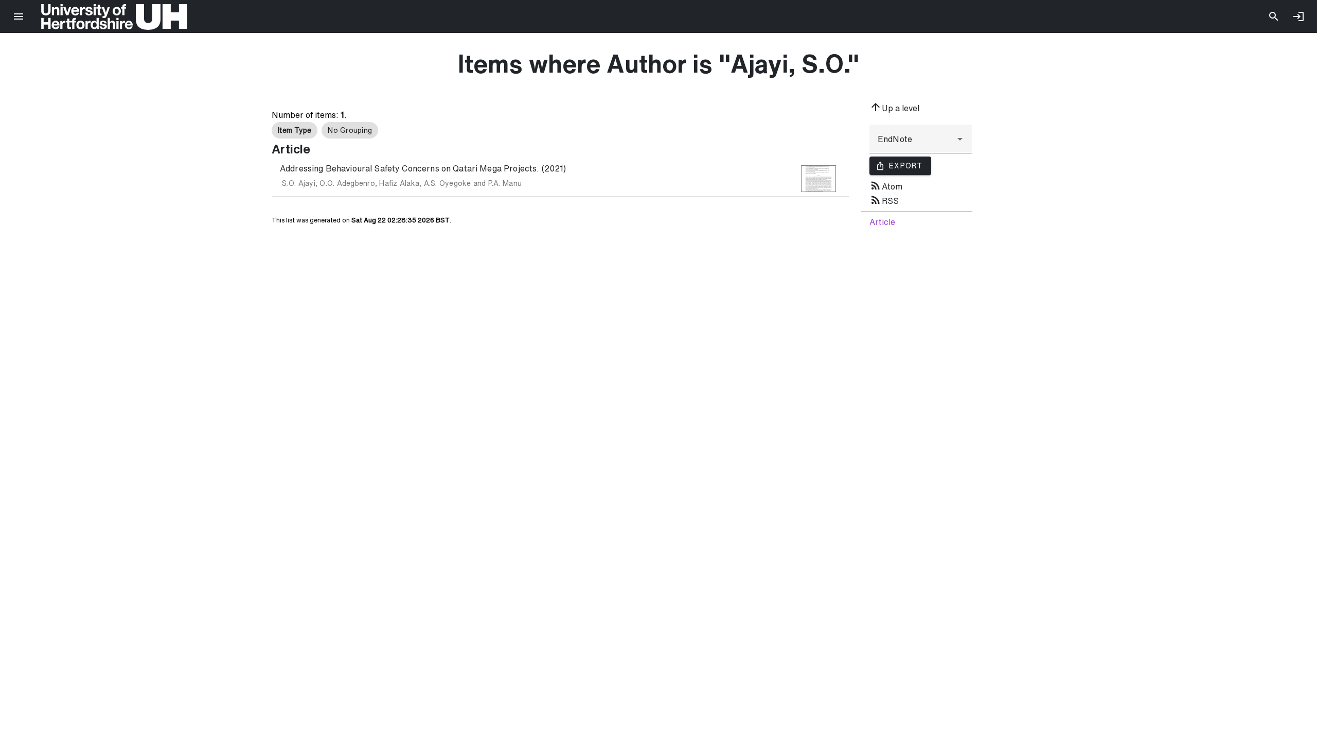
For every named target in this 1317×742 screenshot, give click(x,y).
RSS (884, 200)
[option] (294, 130)
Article (882, 222)
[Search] (1273, 16)
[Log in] (1298, 16)
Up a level (894, 107)
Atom (885, 185)
